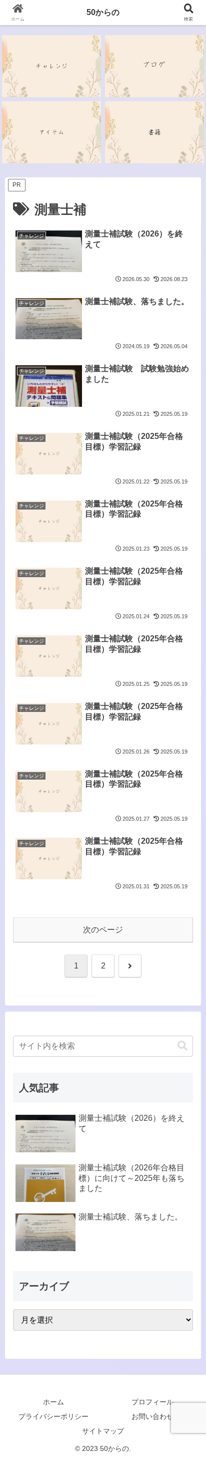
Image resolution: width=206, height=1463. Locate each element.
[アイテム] (51, 132)
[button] (183, 1046)
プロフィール (153, 1402)
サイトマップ (103, 1431)
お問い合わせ (153, 1416)
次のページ (103, 929)
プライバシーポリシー (53, 1416)
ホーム (53, 1402)
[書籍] (154, 132)
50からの (103, 12)
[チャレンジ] (51, 66)
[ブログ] (154, 66)
